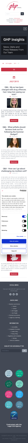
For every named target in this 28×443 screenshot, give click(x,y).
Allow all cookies (14, 241)
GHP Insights (9, 63)
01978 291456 (17, 18)
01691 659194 (19, 19)
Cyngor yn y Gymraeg (14, 317)
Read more (14, 120)
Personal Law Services (14, 315)
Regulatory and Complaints (14, 336)
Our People (14, 313)
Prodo (14, 437)
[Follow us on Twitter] (14, 294)
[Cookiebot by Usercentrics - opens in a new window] (20, 191)
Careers (14, 306)
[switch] (24, 221)
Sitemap (15, 338)
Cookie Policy (14, 331)
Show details (20, 236)
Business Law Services (14, 304)
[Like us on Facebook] (10, 294)
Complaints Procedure (14, 329)
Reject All (14, 251)
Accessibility (14, 327)
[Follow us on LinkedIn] (17, 294)
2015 (15, 63)
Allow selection (14, 246)
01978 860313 (17, 22)
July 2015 (14, 81)
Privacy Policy (14, 333)
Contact (15, 308)
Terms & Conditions (14, 340)
